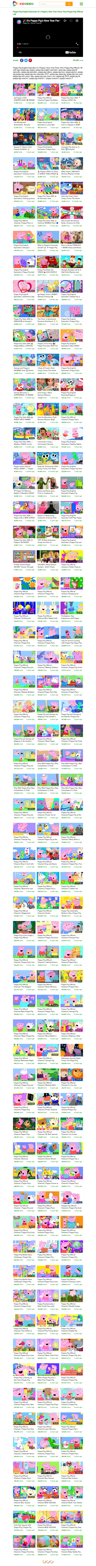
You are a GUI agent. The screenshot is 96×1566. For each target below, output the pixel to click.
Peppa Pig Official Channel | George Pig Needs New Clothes (46, 1060)
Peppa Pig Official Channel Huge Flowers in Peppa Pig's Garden (23, 594)
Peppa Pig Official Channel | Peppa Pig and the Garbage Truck (23, 766)
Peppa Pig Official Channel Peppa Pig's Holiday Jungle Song (22, 1134)
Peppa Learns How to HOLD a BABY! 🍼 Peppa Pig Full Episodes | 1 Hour (24, 468)
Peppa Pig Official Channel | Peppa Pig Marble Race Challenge (70, 1257)
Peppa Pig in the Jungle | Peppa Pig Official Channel (24, 937)
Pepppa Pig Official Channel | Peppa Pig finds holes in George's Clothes (71, 1208)
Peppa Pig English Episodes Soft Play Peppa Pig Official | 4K (71, 518)
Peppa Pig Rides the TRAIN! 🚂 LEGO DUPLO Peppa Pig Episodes (47, 272)
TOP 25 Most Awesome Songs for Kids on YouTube (47, 542)
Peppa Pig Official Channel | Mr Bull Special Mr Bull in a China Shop (47, 1134)
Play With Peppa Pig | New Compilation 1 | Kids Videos (71, 766)
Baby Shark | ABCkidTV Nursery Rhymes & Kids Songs (70, 174)
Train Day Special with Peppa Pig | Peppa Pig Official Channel (22, 1527)
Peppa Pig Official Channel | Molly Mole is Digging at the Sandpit (70, 839)
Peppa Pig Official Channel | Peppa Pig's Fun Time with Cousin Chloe (24, 962)
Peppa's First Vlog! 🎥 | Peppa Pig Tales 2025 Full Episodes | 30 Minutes (48, 346)
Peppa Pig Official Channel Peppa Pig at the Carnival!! (47, 839)
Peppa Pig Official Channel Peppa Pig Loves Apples (24, 1355)
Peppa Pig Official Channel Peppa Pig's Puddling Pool (69, 1429)
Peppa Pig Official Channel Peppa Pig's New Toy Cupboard (24, 1404)
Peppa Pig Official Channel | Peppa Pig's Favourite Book (22, 1478)
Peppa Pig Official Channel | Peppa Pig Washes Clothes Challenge (48, 1257)
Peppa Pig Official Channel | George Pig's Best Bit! (70, 937)
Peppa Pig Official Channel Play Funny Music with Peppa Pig (48, 1331)
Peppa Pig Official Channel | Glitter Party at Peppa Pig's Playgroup (70, 567)
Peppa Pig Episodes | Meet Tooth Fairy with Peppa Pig (46, 1306)
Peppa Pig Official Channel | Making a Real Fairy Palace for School (70, 1036)
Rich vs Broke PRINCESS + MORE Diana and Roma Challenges (71, 247)
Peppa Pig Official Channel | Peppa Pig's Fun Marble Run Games (71, 864)
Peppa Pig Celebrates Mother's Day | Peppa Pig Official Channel (71, 913)
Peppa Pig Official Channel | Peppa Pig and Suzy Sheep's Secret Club (24, 1085)
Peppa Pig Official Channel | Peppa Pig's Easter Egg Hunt (69, 1453)
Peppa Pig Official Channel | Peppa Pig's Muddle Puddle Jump (46, 1011)
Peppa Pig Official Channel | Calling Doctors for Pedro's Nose (48, 962)
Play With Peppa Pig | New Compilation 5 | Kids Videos (48, 790)
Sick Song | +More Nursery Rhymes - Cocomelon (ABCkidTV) (47, 395)
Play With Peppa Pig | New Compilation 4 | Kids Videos (24, 790)
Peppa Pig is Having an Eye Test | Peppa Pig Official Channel (23, 1380)
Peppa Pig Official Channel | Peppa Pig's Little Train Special (69, 692)
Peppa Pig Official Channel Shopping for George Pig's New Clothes (71, 594)
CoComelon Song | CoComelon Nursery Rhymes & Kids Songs (46, 444)
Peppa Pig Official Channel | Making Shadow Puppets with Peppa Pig (48, 667)
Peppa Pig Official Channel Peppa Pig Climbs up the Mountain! (70, 1109)
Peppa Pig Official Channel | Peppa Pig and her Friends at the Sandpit (24, 667)
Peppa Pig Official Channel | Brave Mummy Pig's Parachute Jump (47, 987)
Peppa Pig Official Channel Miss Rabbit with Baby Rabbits (47, 618)
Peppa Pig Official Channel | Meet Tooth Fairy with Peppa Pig (48, 1355)
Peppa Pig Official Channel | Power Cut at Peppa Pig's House (46, 815)
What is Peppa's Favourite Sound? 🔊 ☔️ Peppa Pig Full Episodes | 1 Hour (48, 247)
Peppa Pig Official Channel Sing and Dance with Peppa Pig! (47, 864)
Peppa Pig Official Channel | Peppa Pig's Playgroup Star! (69, 1183)
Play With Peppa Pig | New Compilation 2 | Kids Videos (48, 766)
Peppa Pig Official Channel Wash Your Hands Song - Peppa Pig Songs (71, 1503)
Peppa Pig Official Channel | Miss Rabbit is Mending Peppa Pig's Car (47, 1036)
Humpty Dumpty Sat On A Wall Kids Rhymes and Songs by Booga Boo (71, 272)
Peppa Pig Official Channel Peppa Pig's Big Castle (47, 692)
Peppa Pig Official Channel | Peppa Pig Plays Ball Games (48, 1404)
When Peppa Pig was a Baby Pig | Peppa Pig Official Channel (46, 1380)
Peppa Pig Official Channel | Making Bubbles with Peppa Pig (24, 692)
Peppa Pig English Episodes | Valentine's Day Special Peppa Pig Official (24, 296)
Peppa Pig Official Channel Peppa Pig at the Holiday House (71, 815)
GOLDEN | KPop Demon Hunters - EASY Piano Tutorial (47, 567)
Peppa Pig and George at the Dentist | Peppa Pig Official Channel (71, 716)
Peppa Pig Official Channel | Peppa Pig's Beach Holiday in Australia (48, 643)
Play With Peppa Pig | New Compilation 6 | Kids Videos (71, 790)
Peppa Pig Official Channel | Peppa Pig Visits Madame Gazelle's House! (24, 1232)
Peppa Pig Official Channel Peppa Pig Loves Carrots (48, 1281)
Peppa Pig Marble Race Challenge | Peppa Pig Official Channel (23, 1257)
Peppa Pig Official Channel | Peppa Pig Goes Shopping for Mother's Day (48, 937)
